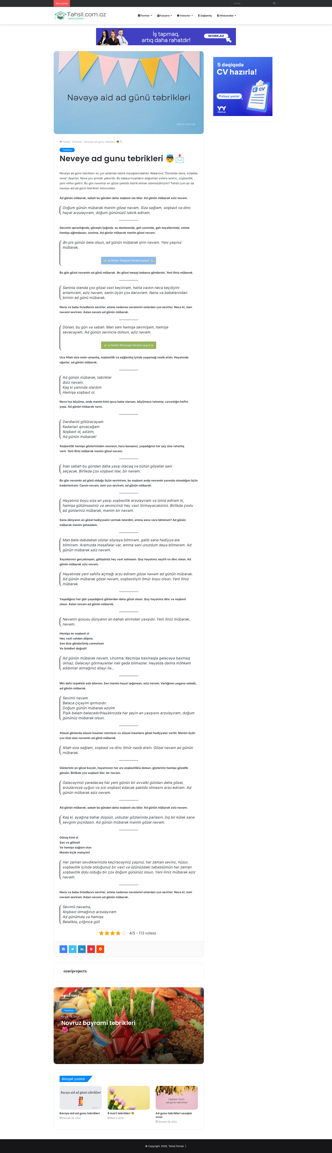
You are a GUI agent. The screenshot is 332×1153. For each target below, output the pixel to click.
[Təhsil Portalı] (80, 15)
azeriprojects (75, 971)
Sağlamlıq (206, 15)
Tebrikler (77, 141)
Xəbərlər (184, 15)
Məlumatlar (227, 15)
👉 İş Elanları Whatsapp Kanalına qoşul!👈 (128, 345)
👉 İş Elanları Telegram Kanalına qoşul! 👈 (128, 260)
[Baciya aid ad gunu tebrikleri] (81, 1098)
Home (66, 141)
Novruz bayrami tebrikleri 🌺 (98, 1026)
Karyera (164, 15)
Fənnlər (145, 15)
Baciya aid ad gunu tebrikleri (80, 1113)
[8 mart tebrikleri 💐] (129, 1098)
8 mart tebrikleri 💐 (121, 1113)
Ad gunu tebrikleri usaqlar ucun (174, 1115)
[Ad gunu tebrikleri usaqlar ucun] (177, 1098)
